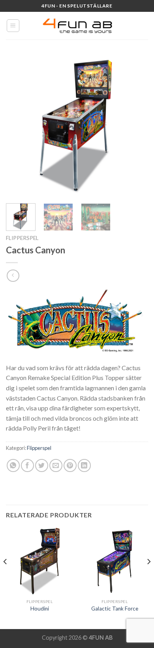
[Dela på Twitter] (41, 465)
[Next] (135, 126)
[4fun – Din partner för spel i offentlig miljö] (77, 26)
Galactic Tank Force (114, 608)
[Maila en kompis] (55, 465)
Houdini (39, 608)
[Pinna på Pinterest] (70, 465)
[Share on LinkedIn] (84, 465)
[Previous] (18, 126)
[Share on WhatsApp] (13, 465)
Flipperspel (22, 238)
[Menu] (13, 25)
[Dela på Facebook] (27, 465)
